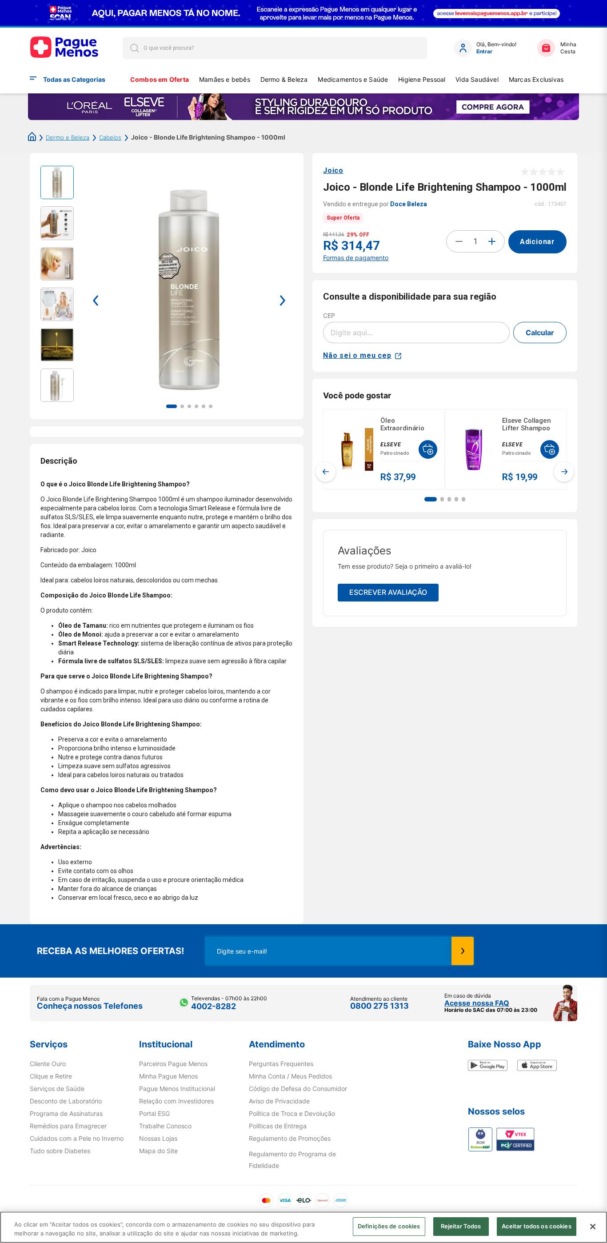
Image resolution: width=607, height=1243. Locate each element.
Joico (333, 170)
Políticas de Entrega (278, 1126)
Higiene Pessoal (421, 79)
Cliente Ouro (48, 1063)
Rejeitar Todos (461, 1226)
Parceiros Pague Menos (173, 1063)
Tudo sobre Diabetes (60, 1151)
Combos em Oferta (159, 79)
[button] (430, 499)
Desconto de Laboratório (66, 1101)
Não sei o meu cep (357, 355)
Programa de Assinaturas (66, 1113)
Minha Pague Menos (168, 1076)
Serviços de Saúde (57, 1088)
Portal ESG (154, 1113)
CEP (329, 315)
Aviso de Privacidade (279, 1101)
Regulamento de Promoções (290, 1138)
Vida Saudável (477, 79)
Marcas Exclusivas (536, 79)
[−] (459, 241)
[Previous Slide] (325, 471)
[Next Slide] (564, 471)
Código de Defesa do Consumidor (298, 1088)
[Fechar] (593, 1226)
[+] (492, 241)
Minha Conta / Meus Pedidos (290, 1076)
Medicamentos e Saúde (353, 79)
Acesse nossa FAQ (476, 1002)
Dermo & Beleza (284, 79)
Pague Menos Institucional (177, 1088)
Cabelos (110, 137)
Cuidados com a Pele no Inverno (77, 1138)
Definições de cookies (389, 1226)
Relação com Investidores (176, 1101)
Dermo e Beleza (67, 137)
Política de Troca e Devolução (292, 1113)
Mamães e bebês (224, 79)
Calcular (540, 332)
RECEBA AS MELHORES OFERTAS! (110, 951)
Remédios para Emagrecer (68, 1126)
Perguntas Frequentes (281, 1063)
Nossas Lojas (158, 1138)
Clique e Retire (51, 1076)
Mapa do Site (158, 1151)
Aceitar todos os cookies (536, 1226)
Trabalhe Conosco (165, 1126)
